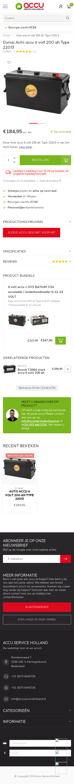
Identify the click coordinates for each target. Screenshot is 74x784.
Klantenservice (37, 607)
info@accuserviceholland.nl (40, 421)
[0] (69, 6)
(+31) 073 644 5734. (34, 425)
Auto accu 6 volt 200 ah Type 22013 (37, 35)
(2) (34, 51)
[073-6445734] (63, 744)
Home (6, 35)
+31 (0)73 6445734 (23, 676)
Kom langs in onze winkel (37, 619)
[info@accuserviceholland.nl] (63, 756)
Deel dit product (49, 180)
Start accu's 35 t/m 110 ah (37, 387)
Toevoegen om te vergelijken (19, 180)
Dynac (7, 52)
